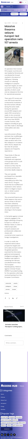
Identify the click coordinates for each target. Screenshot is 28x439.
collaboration (21, 423)
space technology (6, 420)
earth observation (18, 425)
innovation (19, 417)
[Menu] (26, 6)
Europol (14, 289)
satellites (15, 420)
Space (2, 394)
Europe (15, 286)
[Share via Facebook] (5, 298)
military (9, 425)
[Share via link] (17, 298)
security (15, 283)
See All (21, 306)
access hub (8, 283)
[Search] (2, 6)
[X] (8, 435)
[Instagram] (11, 435)
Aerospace (3, 403)
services (8, 289)
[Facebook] (14, 435)
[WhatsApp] (5, 435)
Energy (2, 406)
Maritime (3, 409)
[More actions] (22, 23)
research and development (9, 423)
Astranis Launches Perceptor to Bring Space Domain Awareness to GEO (14, 326)
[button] (8, 6)
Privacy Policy (4, 432)
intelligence (8, 286)
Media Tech (4, 400)
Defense (7, 293)
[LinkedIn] (2, 435)
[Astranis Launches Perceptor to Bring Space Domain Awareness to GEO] (14, 315)
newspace (12, 417)
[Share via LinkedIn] (13, 298)
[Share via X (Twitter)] (9, 298)
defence (3, 425)
